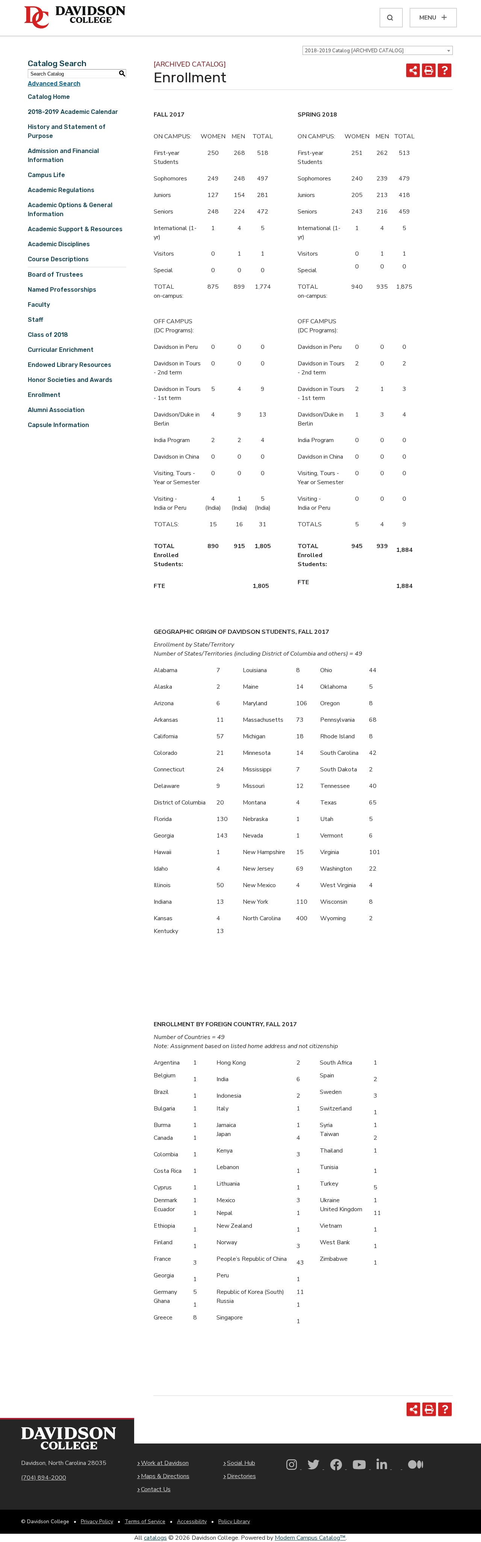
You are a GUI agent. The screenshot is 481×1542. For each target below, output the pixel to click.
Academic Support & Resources (75, 229)
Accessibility (192, 1521)
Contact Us (156, 1489)
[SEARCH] (391, 17)
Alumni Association (56, 410)
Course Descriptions (58, 259)
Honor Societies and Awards (70, 379)
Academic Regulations (61, 190)
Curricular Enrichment (61, 349)
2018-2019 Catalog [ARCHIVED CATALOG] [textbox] (354, 50)
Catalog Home (49, 96)
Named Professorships (62, 289)
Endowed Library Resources (69, 364)
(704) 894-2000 (43, 1478)
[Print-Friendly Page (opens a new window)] (429, 70)
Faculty (39, 304)
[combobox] (378, 50)
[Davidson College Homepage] (68, 1438)
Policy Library (234, 1521)
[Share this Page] (413, 70)
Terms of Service (145, 1521)
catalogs (155, 1538)
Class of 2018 (48, 334)
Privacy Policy (97, 1521)
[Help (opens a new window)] (444, 70)
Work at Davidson (165, 1463)
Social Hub (241, 1463)
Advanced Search (54, 83)
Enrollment (44, 394)
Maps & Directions (165, 1476)
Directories (241, 1476)
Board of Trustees (55, 274)
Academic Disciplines (59, 244)
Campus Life (46, 175)
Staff (35, 319)
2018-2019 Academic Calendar (73, 111)
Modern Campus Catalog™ (310, 1538)
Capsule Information (58, 425)
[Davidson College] (75, 17)
